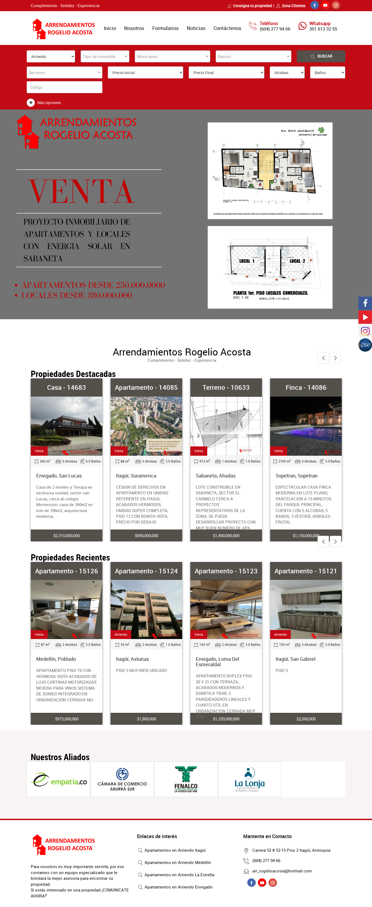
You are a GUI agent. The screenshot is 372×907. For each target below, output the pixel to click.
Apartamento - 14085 (146, 387)
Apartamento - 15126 (66, 571)
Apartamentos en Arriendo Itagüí (175, 850)
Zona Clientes (293, 5)
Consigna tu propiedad (252, 5)
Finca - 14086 (306, 387)
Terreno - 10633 (226, 387)
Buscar (325, 56)
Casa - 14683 (66, 387)
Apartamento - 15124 (146, 571)
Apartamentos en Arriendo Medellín (177, 862)
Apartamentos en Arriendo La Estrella (179, 874)
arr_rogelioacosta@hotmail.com (282, 870)
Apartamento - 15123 (226, 571)
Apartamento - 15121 (306, 571)
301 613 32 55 (323, 29)
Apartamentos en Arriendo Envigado (178, 887)
